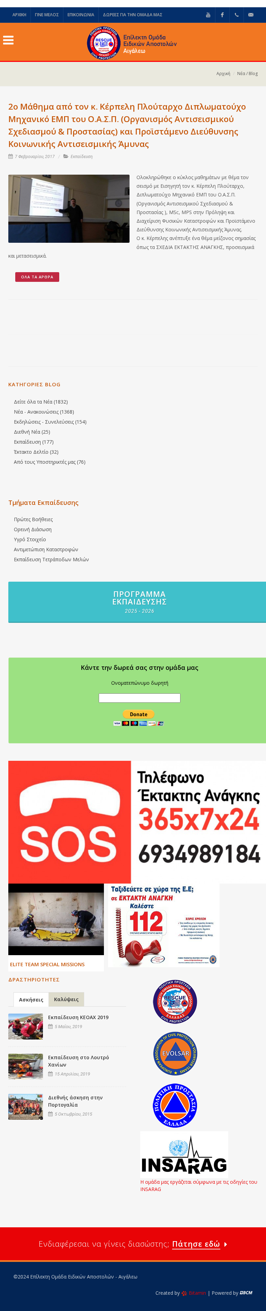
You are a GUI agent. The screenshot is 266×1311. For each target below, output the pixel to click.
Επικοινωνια (81, 15)
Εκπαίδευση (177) (34, 441)
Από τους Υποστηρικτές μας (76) (50, 462)
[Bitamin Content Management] (246, 1293)
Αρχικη (19, 15)
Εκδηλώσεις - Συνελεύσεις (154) (50, 421)
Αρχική (223, 73)
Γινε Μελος (47, 15)
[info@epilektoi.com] (251, 14)
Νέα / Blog (247, 73)
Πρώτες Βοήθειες (33, 519)
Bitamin (197, 1293)
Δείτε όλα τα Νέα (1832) (41, 401)
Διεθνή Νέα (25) (32, 431)
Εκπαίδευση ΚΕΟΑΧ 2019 (78, 1017)
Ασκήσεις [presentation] (31, 999)
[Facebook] (222, 14)
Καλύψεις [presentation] (66, 999)
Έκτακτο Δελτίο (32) (36, 452)
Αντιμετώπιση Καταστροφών (46, 549)
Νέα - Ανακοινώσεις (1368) (44, 411)
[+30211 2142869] (236, 14)
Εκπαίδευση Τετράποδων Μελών (51, 559)
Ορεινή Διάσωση (33, 529)
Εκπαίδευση (82, 156)
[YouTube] (208, 14)
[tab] (31, 999)
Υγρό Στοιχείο (30, 539)
